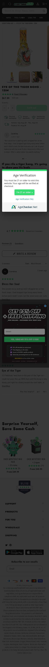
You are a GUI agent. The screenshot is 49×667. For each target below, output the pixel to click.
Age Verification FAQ (24, 199)
